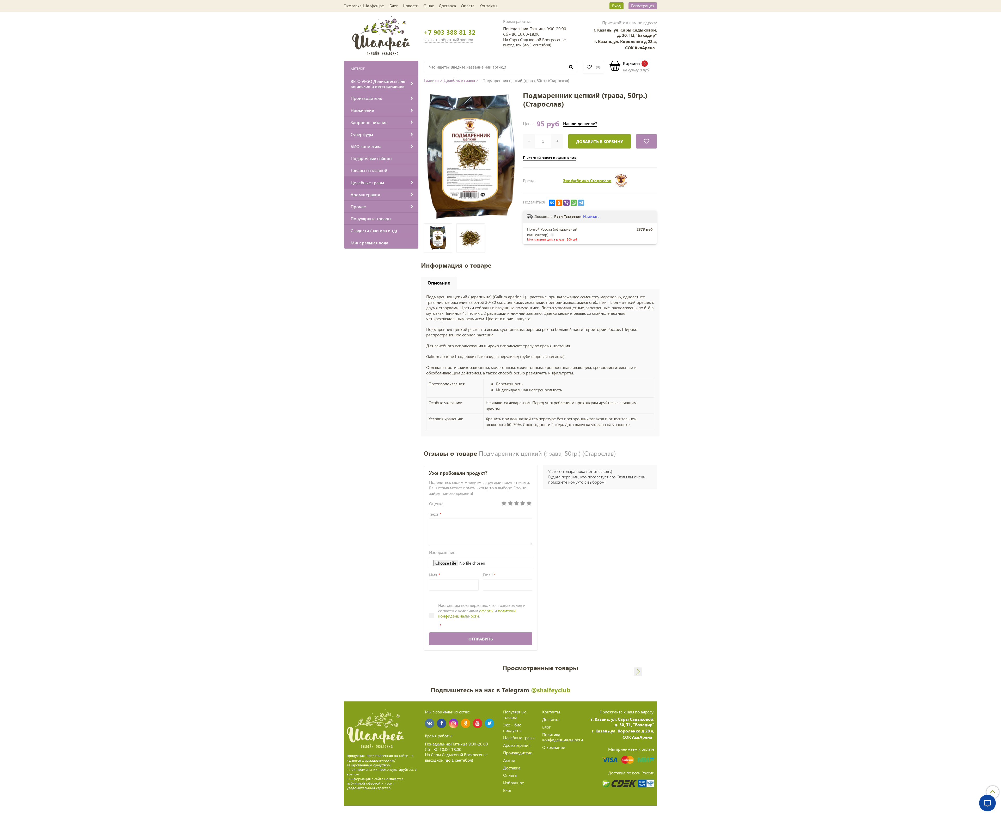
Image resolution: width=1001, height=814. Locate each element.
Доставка (447, 5)
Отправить (480, 639)
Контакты (488, 5)
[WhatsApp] (574, 203)
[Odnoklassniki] (465, 723)
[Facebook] (441, 723)
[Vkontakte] (429, 723)
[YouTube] (477, 723)
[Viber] (566, 203)
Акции (509, 760)
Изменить (591, 216)
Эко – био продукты (512, 727)
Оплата (467, 5)
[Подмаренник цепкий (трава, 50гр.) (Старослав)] (470, 155)
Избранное (513, 782)
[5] (529, 503)
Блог (393, 5)
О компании (553, 747)
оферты (486, 610)
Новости (410, 5)
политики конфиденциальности (477, 613)
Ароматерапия (516, 745)
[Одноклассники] (559, 203)
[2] (510, 503)
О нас (428, 5)
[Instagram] (453, 723)
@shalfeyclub (551, 690)
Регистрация (642, 5)
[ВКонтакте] (552, 203)
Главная (432, 80)
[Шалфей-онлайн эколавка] (381, 35)
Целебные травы (459, 80)
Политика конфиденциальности (562, 737)
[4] (523, 503)
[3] (517, 503)
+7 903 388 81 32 (449, 32)
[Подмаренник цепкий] (470, 237)
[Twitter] (489, 723)
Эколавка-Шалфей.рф (364, 5)
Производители (517, 752)
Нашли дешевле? (580, 123)
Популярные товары (514, 714)
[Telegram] (581, 203)
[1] (504, 503)
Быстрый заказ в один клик (549, 157)
